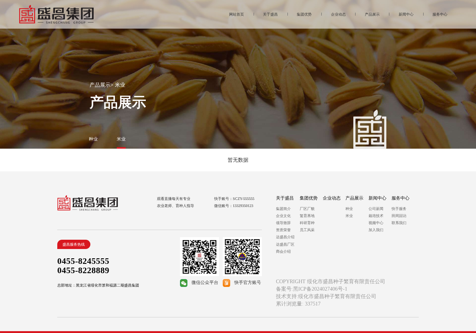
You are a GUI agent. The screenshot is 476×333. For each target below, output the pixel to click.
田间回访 (399, 216)
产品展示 (100, 85)
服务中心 (400, 198)
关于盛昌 (285, 198)
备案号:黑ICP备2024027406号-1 (311, 289)
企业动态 (332, 198)
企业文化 (283, 216)
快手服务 (399, 209)
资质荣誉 (283, 230)
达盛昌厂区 (285, 244)
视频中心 (376, 223)
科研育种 (307, 223)
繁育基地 (307, 216)
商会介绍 (283, 251)
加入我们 (376, 230)
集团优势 (309, 198)
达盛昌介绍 (285, 237)
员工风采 (307, 230)
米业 (349, 216)
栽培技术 (376, 216)
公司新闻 (376, 209)
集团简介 (283, 209)
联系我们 (399, 223)
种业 (349, 209)
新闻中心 (377, 198)
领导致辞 (283, 223)
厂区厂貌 (307, 209)
